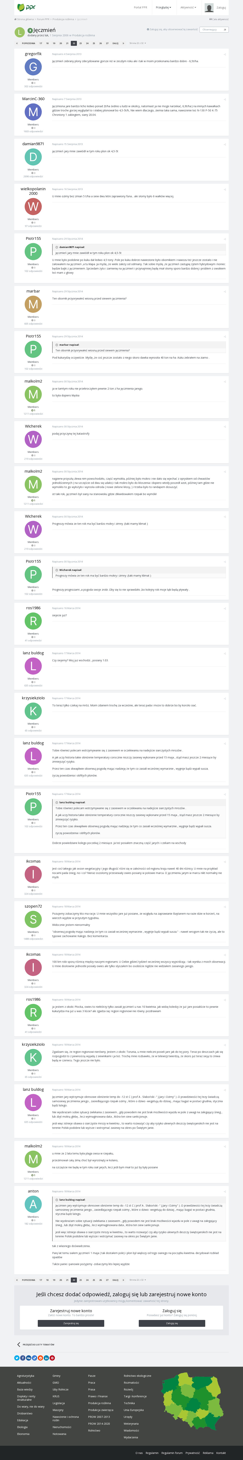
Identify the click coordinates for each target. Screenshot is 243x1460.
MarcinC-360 (33, 98)
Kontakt (221, 1453)
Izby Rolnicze (61, 1389)
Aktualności (24, 1382)
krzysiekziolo (33, 697)
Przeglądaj (162, 7)
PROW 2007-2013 (99, 1417)
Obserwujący (210, 29)
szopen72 (33, 906)
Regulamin (152, 1453)
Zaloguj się (172, 1323)
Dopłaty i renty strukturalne (26, 1398)
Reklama (208, 1453)
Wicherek (33, 426)
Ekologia (22, 1427)
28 (225, 29)
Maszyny (58, 1410)
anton (33, 1191)
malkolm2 (33, 381)
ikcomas (33, 861)
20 (60, 43)
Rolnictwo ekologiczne (137, 1376)
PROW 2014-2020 (99, 1423)
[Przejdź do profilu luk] (20, 32)
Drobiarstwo (24, 1413)
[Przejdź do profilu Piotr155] (33, 251)
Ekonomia (23, 1434)
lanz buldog (33, 652)
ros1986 (33, 607)
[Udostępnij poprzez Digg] (28, 1358)
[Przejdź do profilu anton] (33, 1204)
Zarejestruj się (71, 1323)
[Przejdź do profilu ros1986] (33, 621)
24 (87, 43)
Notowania (59, 1434)
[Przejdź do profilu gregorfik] (33, 66)
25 (94, 43)
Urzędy (128, 1417)
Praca (91, 1382)
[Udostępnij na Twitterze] (17, 1358)
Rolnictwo (94, 1430)
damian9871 (33, 143)
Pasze (91, 1376)
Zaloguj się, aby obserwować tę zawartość (174, 29)
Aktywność (187, 7)
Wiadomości (131, 1430)
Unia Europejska (134, 1410)
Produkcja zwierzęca (100, 1410)
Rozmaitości (131, 1382)
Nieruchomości (62, 1427)
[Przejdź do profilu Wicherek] (33, 439)
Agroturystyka (25, 1376)
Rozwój (128, 1389)
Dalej (115, 43)
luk (46, 35)
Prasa (91, 1389)
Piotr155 (33, 238)
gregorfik (33, 53)
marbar (33, 291)
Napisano (66, 54)
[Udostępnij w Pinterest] (52, 1358)
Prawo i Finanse (98, 1396)
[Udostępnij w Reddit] (40, 1358)
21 (67, 43)
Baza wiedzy (24, 1389)
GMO (56, 1382)
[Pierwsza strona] (17, 43)
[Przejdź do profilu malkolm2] (33, 394)
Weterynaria (131, 1423)
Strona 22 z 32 (137, 43)
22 (74, 43)
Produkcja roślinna (83, 35)
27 (107, 43)
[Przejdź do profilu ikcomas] (33, 874)
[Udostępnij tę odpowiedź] (225, 54)
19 (54, 43)
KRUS (56, 1396)
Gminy (56, 1376)
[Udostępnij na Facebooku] (22, 1358)
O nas (139, 1453)
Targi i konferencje (135, 1396)
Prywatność (192, 1453)
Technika (129, 1403)
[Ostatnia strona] (123, 43)
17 (40, 43)
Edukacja (22, 1420)
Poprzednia (28, 43)
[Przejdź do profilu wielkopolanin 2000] (33, 206)
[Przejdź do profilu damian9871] (33, 157)
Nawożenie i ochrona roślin (66, 1418)
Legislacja (59, 1403)
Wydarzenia (131, 1437)
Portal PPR (140, 7)
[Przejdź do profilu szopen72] (33, 919)
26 (100, 43)
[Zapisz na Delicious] (34, 1358)
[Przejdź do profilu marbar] (33, 304)
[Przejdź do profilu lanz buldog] (33, 666)
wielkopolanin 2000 (33, 191)
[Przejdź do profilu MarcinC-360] (33, 111)
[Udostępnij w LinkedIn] (46, 1358)
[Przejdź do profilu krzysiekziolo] (33, 711)
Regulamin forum (172, 1453)
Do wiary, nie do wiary (30, 1406)
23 (80, 43)
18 (47, 43)
